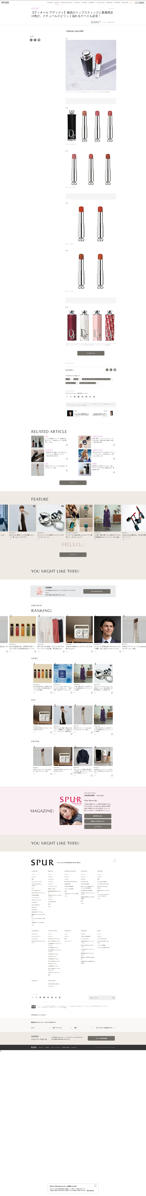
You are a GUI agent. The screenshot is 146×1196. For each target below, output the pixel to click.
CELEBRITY (92, 2)
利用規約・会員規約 (66, 1047)
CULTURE (84, 2)
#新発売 (75, 379)
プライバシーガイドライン (55, 1047)
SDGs (131, 2)
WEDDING (109, 2)
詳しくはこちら (90, 1190)
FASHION (50, 2)
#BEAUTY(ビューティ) (70, 383)
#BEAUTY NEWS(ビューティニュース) (87, 383)
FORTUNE (117, 2)
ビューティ (73, 404)
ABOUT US (41, 1047)
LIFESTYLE (77, 2)
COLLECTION (101, 2)
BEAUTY (57, 2)
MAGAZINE (124, 2)
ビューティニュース (79, 404)
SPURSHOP (73, 1047)
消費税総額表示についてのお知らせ (38, 1014)
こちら (65, 1007)
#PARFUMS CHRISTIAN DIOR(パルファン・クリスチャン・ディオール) (96, 379)
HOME (68, 404)
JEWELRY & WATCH (66, 2)
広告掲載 (47, 1047)
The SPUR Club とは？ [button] (97, 591)
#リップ (67, 379)
